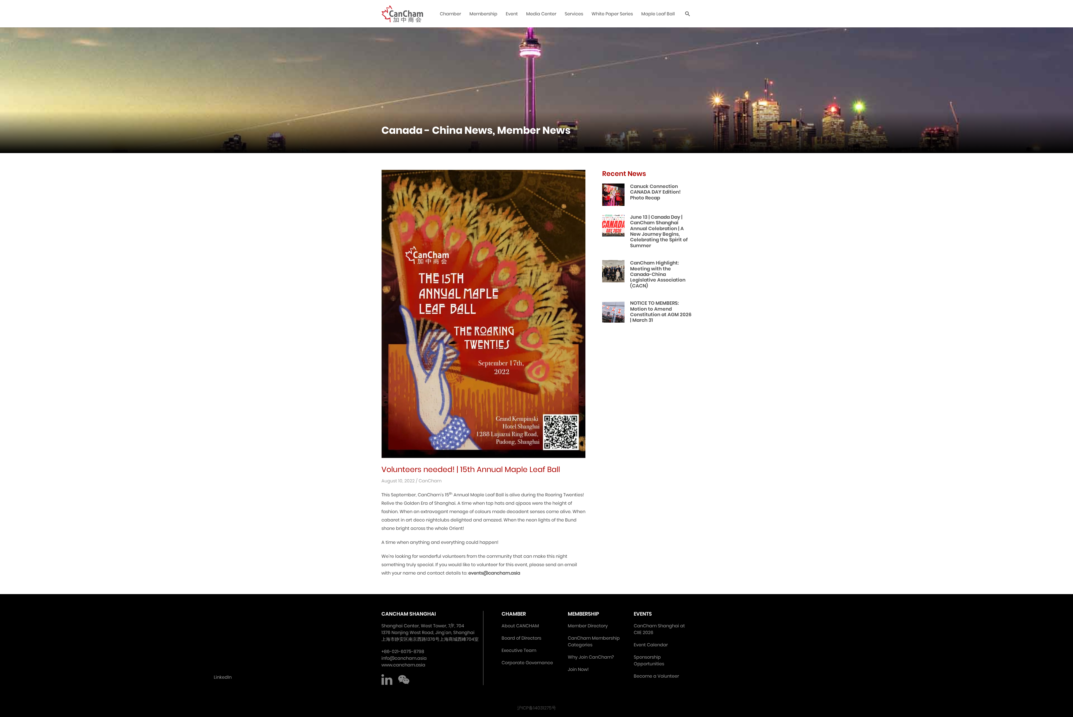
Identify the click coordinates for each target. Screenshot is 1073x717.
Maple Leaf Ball (658, 14)
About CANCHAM (520, 626)
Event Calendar (651, 645)
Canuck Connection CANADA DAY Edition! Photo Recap (655, 192)
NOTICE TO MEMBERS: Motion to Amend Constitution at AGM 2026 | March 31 (661, 311)
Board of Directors (521, 638)
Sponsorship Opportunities (649, 660)
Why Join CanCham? (591, 657)
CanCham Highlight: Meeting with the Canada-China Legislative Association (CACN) (657, 274)
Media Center (541, 14)
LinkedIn (387, 679)
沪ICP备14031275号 (536, 708)
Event (512, 14)
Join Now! (578, 669)
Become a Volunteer (656, 676)
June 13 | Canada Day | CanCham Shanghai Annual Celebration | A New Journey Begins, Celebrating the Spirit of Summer (659, 231)
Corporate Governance (527, 662)
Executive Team (519, 650)
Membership (483, 14)
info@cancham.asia (404, 658)
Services (574, 14)
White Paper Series (612, 14)
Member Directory (588, 626)
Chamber (450, 14)
